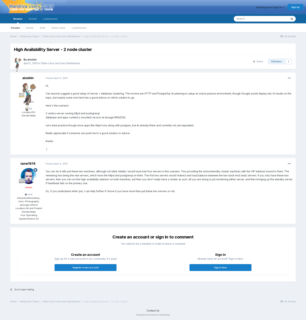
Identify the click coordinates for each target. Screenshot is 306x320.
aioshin (32, 59)
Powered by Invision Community (153, 314)
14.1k (30, 194)
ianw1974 (28, 163)
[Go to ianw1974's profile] (29, 176)
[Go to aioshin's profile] (18, 61)
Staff (42, 27)
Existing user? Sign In (269, 7)
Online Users (58, 27)
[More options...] (289, 78)
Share (259, 61)
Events (29, 27)
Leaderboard (79, 27)
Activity (33, 18)
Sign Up (295, 7)
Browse (17, 18)
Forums (15, 27)
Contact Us (153, 310)
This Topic (277, 18)
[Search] (292, 19)
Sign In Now (220, 267)
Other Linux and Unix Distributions (60, 63)
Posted (57, 78)
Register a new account (86, 267)
